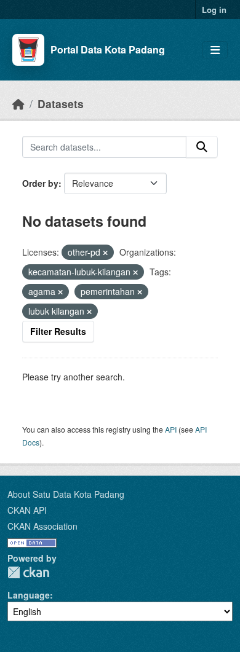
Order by (40, 183)
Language (28, 595)
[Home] (18, 103)
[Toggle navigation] (215, 50)
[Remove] (105, 252)
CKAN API (27, 510)
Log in (214, 9)
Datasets (61, 103)
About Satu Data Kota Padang (65, 494)
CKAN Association (42, 526)
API (171, 429)
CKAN (28, 572)
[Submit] (202, 147)
